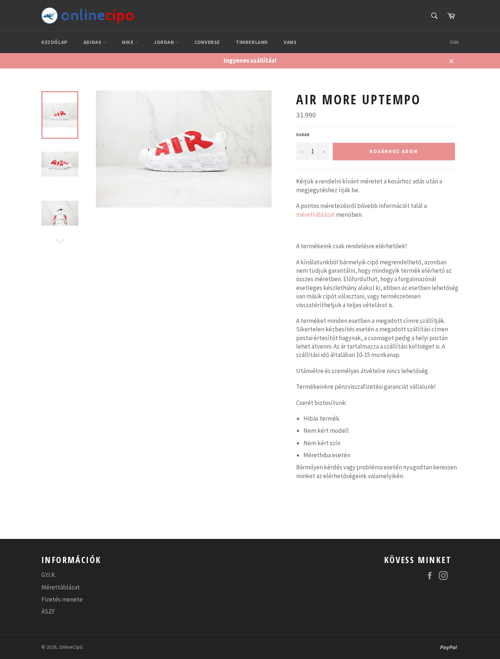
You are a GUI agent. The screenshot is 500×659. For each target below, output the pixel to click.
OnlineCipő (70, 647)
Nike (128, 42)
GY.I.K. (48, 575)
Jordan (164, 42)
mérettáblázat (315, 215)
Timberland (252, 42)
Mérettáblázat (60, 587)
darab (303, 134)
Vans (290, 42)
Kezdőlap (54, 42)
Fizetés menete (62, 599)
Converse (207, 42)
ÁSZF (48, 611)
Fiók (454, 42)
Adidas (93, 42)
